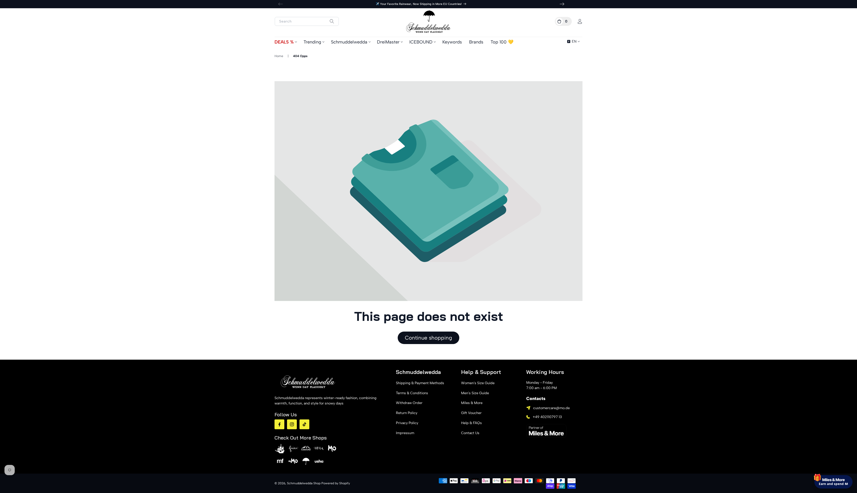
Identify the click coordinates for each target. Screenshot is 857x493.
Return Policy (406, 413)
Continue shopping (428, 337)
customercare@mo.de (551, 408)
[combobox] (307, 21)
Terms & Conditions (412, 393)
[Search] (332, 21)
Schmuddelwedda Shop (303, 483)
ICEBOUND (421, 42)
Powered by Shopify (335, 483)
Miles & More (472, 403)
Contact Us (470, 433)
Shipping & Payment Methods (420, 383)
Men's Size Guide (475, 393)
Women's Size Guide (478, 383)
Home (279, 56)
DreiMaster (388, 42)
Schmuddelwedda (349, 42)
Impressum (405, 433)
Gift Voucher (471, 413)
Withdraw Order (409, 403)
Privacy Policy (407, 423)
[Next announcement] (562, 4)
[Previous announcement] (280, 4)
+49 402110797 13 (547, 417)
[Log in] (579, 21)
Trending (312, 42)
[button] (563, 21)
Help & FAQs (471, 423)
